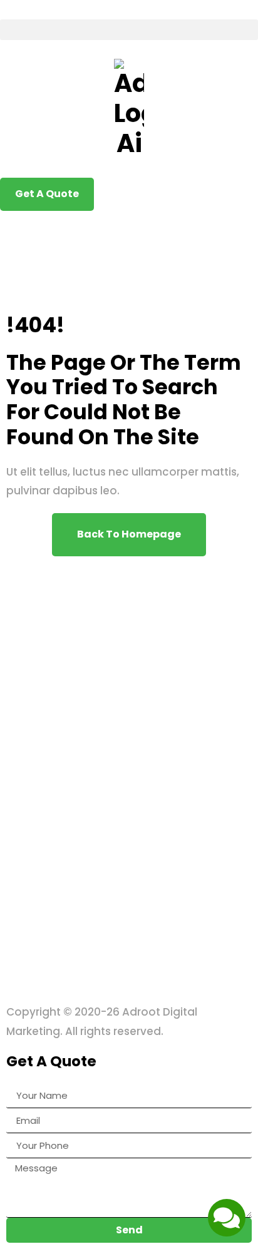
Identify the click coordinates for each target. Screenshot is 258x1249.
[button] (129, 29)
